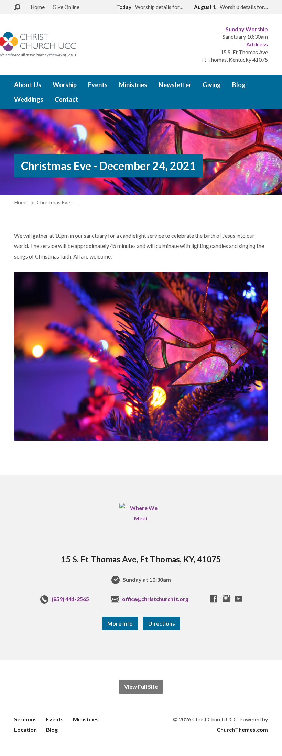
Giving (212, 85)
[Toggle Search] (17, 7)
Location (25, 729)
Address (257, 44)
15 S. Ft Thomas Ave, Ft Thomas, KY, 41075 (141, 559)
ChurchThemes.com (242, 729)
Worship (65, 85)
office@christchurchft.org (155, 599)
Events (98, 85)
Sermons (25, 719)
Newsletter (175, 85)
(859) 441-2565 (70, 599)
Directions (161, 623)
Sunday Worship (247, 29)
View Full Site (141, 686)
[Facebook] (213, 598)
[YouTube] (238, 598)
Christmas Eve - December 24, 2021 (108, 165)
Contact (66, 99)
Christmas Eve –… (57, 202)
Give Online (66, 7)
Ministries (133, 85)
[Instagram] (226, 598)
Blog (239, 85)
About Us (27, 85)
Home (38, 7)
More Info (120, 623)
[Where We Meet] (140, 518)
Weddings (28, 99)
